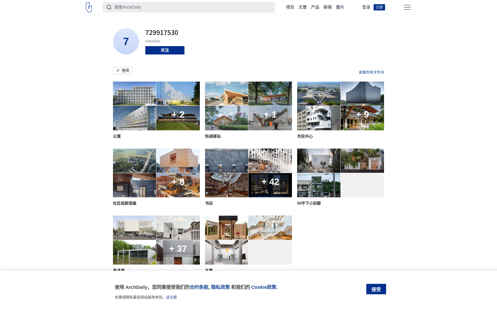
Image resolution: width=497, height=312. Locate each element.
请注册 (171, 297)
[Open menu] (407, 7)
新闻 (328, 7)
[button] (123, 70)
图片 (340, 7)
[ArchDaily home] (89, 7)
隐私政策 (220, 287)
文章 (302, 7)
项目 (290, 7)
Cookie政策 (263, 287)
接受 (376, 289)
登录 (366, 7)
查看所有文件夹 (371, 72)
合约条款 (199, 287)
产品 (315, 7)
